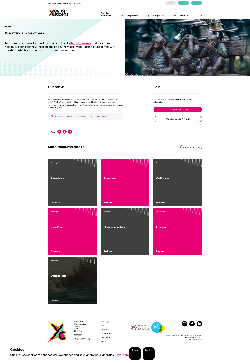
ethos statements (80, 43)
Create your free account (178, 109)
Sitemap (103, 341)
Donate (170, 3)
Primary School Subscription (95, 116)
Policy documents (106, 333)
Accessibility (105, 330)
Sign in (196, 3)
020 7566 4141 (79, 335)
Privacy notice (105, 337)
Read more (122, 355)
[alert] (87, 353)
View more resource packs (191, 147)
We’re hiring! (78, 3)
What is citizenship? (55, 3)
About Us (184, 15)
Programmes (133, 15)
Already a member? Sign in (178, 119)
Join (183, 3)
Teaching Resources (106, 14)
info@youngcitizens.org (82, 339)
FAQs (102, 326)
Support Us (158, 15)
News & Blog (67, 3)
